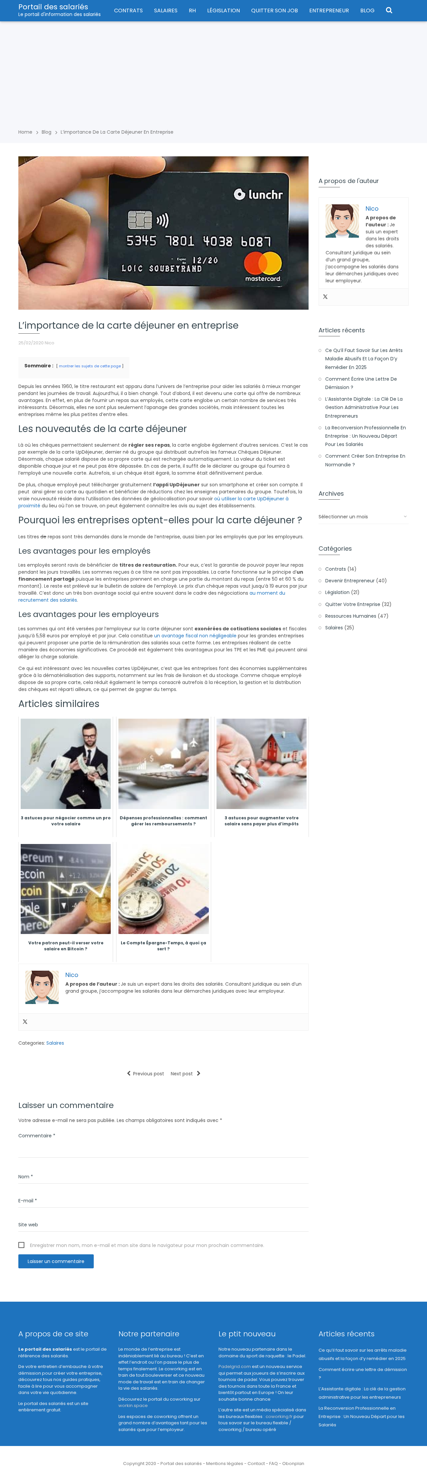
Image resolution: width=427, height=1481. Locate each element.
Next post (182, 1073)
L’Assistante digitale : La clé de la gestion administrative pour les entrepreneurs (364, 407)
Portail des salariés (53, 7)
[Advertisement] (213, 71)
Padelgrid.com (235, 1366)
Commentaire (36, 1135)
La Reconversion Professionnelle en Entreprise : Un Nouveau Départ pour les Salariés (365, 436)
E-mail (27, 1200)
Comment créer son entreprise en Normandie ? (365, 460)
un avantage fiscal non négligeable (195, 635)
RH (192, 10)
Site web (28, 1224)
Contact (256, 1463)
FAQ (273, 1463)
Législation (223, 10)
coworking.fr (279, 1416)
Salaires (165, 10)
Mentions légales (224, 1463)
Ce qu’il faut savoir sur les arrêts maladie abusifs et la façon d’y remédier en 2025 (364, 358)
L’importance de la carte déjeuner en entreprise (117, 132)
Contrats (128, 10)
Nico (49, 343)
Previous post (148, 1073)
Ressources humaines (350, 616)
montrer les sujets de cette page (90, 366)
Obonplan (293, 1463)
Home (25, 132)
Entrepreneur (329, 10)
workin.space (133, 1405)
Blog (367, 10)
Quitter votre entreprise (352, 604)
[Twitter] (25, 1022)
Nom (25, 1176)
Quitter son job (274, 10)
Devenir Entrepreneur (350, 580)
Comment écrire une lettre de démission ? (361, 383)
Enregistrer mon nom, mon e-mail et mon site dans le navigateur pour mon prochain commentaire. (147, 1245)
